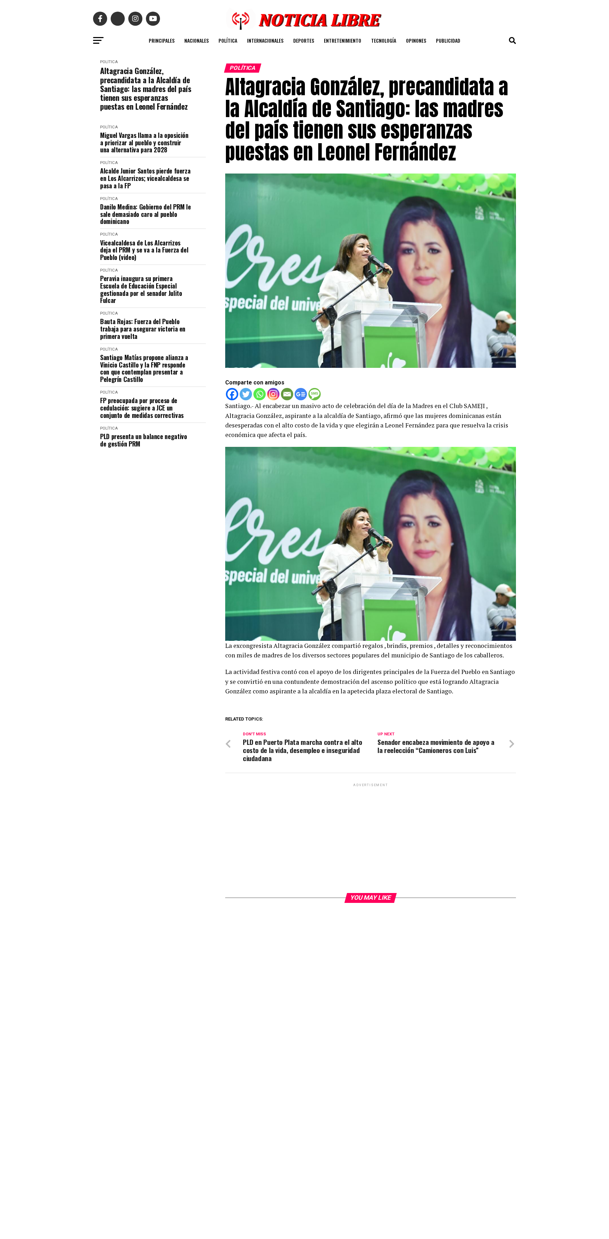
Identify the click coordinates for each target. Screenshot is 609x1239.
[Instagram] (273, 394)
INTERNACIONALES (265, 40)
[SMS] (314, 394)
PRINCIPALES (161, 40)
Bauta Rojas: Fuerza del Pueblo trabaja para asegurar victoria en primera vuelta (142, 329)
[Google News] (301, 394)
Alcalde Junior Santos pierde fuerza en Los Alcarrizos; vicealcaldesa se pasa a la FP (145, 178)
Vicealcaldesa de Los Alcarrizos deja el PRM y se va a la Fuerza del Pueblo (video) (144, 250)
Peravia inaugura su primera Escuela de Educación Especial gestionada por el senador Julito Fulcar (141, 289)
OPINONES (416, 40)
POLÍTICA (228, 40)
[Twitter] (246, 394)
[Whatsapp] (259, 394)
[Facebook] (232, 394)
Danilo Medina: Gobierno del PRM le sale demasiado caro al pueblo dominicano (145, 214)
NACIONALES (196, 40)
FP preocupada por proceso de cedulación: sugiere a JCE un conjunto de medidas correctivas (142, 408)
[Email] (287, 394)
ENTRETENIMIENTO (342, 40)
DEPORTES (303, 40)
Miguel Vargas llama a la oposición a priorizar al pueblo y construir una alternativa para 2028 (144, 142)
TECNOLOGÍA (383, 40)
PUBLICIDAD (448, 40)
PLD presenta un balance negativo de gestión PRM (143, 440)
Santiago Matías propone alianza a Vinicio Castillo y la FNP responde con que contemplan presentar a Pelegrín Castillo (144, 368)
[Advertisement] (370, 837)
